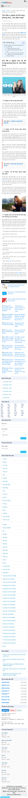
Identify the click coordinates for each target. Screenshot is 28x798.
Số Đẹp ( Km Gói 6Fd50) (9, 604)
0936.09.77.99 (6, 699)
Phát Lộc (5, 556)
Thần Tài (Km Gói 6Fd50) (9, 601)
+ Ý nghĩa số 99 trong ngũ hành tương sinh (14, 50)
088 (2, 404)
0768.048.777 (5, 694)
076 (8, 409)
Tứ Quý (5, 503)
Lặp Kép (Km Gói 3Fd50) (9, 598)
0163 (9, 412)
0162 (2, 412)
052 (2, 415)
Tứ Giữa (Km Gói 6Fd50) (9, 630)
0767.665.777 (5, 691)
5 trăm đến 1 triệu (7, 388)
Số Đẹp (5, 462)
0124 (2, 406)
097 (15, 410)
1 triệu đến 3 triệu (7, 391)
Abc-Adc (5, 540)
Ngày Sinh (5, 553)
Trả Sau (5, 459)
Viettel (19, 710)
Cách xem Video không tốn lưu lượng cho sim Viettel (16, 299)
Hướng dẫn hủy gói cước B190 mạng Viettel (19, 324)
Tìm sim (23, 438)
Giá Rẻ (4, 497)
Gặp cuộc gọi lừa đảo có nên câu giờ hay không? (20, 331)
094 (15, 404)
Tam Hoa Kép (6, 569)
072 (2, 409)
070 (15, 407)
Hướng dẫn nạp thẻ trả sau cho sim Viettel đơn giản (14, 669)
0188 (9, 417)
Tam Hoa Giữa (6, 484)
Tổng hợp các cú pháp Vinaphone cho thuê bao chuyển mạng (20, 308)
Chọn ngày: (5, 446)
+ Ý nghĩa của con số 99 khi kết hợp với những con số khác (14, 55)
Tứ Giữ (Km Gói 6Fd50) (9, 627)
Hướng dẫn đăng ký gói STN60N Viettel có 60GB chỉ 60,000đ (13, 664)
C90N (4, 563)
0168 (15, 413)
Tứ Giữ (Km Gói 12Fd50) (9, 636)
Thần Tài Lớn (6, 519)
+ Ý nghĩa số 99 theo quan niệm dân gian (15, 52)
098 (22, 410)
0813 (22, 404)
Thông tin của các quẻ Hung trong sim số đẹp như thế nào (15, 285)
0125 (9, 406)
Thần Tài (5, 468)
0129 (22, 406)
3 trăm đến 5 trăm (7, 385)
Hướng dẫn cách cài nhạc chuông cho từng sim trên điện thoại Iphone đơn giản (20, 362)
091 (8, 404)
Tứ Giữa (5, 513)
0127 (15, 406)
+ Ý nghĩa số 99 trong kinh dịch (12, 48)
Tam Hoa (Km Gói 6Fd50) (9, 595)
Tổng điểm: (5, 429)
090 (2, 407)
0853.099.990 (5, 682)
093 (8, 407)
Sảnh (4, 510)
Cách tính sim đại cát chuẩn (13, 164)
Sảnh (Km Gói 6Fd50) (8, 624)
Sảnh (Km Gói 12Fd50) (8, 579)
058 (15, 415)
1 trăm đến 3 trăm (7, 381)
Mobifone (12, 710)
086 (2, 410)
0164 (15, 412)
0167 (9, 413)
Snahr (4, 646)
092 (22, 415)
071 (22, 407)
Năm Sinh (5, 481)
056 (8, 415)
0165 (22, 412)
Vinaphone (5, 710)
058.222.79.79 (6, 685)
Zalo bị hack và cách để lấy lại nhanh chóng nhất (16, 292)
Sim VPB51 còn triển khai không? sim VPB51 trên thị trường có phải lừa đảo (20, 339)
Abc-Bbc (5, 534)
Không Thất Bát (7, 528)
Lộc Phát (5, 465)
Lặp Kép (5, 547)
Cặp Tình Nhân (6, 500)
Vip (3, 531)
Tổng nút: (4, 423)
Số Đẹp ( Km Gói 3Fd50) (9, 617)
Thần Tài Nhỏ (6, 516)
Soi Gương (5, 487)
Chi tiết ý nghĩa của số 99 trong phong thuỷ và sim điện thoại (13, 45)
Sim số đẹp (15, 786)
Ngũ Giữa (5, 550)
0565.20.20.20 (6, 688)
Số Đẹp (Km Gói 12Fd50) (9, 585)
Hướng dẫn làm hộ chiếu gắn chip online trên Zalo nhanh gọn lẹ (20, 354)
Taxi (4, 491)
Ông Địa (5, 478)
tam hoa (9, 261)
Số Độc (4, 524)
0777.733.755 (5, 697)
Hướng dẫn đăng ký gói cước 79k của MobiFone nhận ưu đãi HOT (12, 674)
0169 (22, 413)
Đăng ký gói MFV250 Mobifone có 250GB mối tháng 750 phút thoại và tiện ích (20, 317)
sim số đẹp (19, 272)
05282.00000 (5, 702)
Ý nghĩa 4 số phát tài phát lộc (13, 122)
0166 (2, 413)
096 (8, 410)
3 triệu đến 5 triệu (7, 394)
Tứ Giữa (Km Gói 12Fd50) (9, 633)
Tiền (4, 475)
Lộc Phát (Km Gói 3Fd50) (9, 643)
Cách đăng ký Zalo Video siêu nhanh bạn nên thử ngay (20, 347)
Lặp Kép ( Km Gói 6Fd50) (9, 611)
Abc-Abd (5, 537)
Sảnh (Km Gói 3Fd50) (8, 614)
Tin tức (8, 10)
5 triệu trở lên (6, 397)
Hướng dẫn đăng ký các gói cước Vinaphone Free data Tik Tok (20, 370)
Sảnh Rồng (5, 572)
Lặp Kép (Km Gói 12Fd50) (9, 588)
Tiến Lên (5, 471)
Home (3, 10)
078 (15, 409)
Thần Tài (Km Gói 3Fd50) (9, 620)
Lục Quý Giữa (6, 566)
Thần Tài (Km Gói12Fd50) (9, 640)
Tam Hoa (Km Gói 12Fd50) (9, 576)
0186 (2, 417)
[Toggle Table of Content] (22, 43)
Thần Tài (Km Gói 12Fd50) (9, 582)
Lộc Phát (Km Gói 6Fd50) (9, 608)
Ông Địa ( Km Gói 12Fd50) (9, 592)
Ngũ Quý (5, 507)
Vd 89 (4, 560)
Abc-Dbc (5, 544)
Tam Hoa (5, 494)
